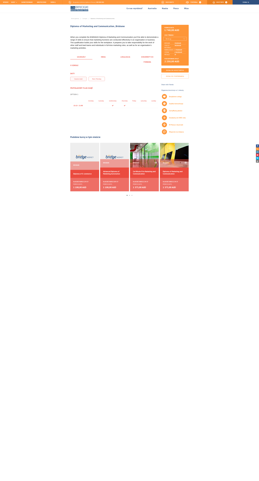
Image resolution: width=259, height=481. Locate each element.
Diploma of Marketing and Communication (173, 172)
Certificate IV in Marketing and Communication (144, 172)
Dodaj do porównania (175, 76)
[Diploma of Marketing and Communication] (174, 157)
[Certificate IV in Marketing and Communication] (144, 157)
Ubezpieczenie (41, 2)
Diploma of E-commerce (82, 174)
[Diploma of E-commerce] (84, 157)
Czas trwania (168, 35)
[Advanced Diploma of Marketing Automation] (114, 157)
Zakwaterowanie (27, 2)
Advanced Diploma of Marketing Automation (111, 172)
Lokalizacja (125, 57)
